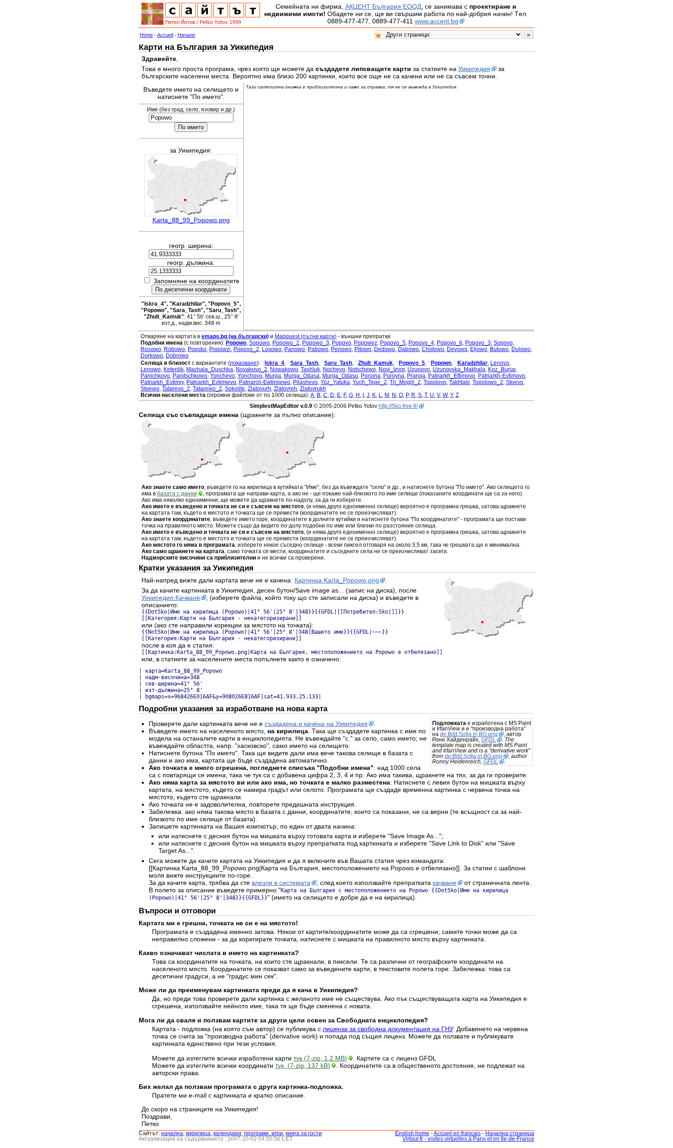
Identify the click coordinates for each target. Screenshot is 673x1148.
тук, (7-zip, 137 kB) (302, 1065)
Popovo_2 (246, 349)
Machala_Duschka (209, 369)
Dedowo (384, 349)
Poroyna (393, 376)
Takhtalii (459, 382)
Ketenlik (173, 369)
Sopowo (259, 343)
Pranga (416, 376)
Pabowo (318, 349)
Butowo (499, 349)
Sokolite (235, 388)
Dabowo (408, 349)
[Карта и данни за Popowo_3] (279, 477)
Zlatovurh (259, 388)
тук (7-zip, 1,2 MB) (320, 1058)
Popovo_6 (449, 343)
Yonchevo (222, 376)
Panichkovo (155, 376)
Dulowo (521, 349)
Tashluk (310, 369)
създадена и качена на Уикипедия (316, 723)
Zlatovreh (285, 388)
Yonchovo (250, 376)
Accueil (165, 35)
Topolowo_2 (487, 382)
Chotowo (433, 349)
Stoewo (150, 388)
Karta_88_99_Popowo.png (191, 220)
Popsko (197, 349)
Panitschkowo (190, 376)
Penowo (341, 349)
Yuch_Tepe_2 (370, 382)
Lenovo (499, 363)
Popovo (341, 343)
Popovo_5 (393, 343)
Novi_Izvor (392, 369)
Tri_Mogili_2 (405, 382)
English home (412, 1133)
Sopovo (503, 343)
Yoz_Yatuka (335, 382)
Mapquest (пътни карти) (305, 336)
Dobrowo (177, 355)
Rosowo (151, 349)
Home (146, 35)
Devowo (457, 349)
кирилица (198, 1133)
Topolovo (434, 382)
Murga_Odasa (302, 376)
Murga (273, 376)
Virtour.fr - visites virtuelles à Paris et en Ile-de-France (468, 1139)
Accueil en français (457, 1133)
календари (227, 1133)
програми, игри (263, 1133)
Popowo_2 (285, 343)
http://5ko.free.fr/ (398, 406)
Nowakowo (284, 369)
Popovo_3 (478, 343)
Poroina (370, 376)
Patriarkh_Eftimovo (451, 376)
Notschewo (362, 369)
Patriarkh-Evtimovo (501, 376)
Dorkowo (152, 355)
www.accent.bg (436, 21)
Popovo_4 (421, 343)
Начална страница (509, 1133)
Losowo (272, 349)
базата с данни (177, 493)
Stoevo (514, 382)
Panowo (294, 349)
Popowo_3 (315, 343)
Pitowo (362, 349)
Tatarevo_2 (176, 388)
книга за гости (304, 1133)
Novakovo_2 (251, 369)
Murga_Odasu (340, 376)
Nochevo (334, 369)
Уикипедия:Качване (170, 597)
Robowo (174, 349)
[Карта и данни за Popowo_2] (185, 477)
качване (444, 882)
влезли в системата (281, 882)
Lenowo (151, 369)
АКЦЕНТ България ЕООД (383, 6)
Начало (186, 35)
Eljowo (478, 349)
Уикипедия (474, 68)
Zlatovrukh (313, 388)
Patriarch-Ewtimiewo (264, 382)
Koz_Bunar (502, 369)
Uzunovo (418, 369)
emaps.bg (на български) (235, 336)
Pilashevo (305, 382)
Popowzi (220, 349)
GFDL (488, 739)
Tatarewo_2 (207, 388)
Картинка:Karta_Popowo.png (336, 580)
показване (243, 363)
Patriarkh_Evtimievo (211, 382)
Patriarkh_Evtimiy (162, 382)
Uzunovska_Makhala (459, 369)
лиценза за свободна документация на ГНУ (388, 1029)
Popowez (365, 343)
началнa (172, 1133)
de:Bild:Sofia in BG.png (469, 734)
